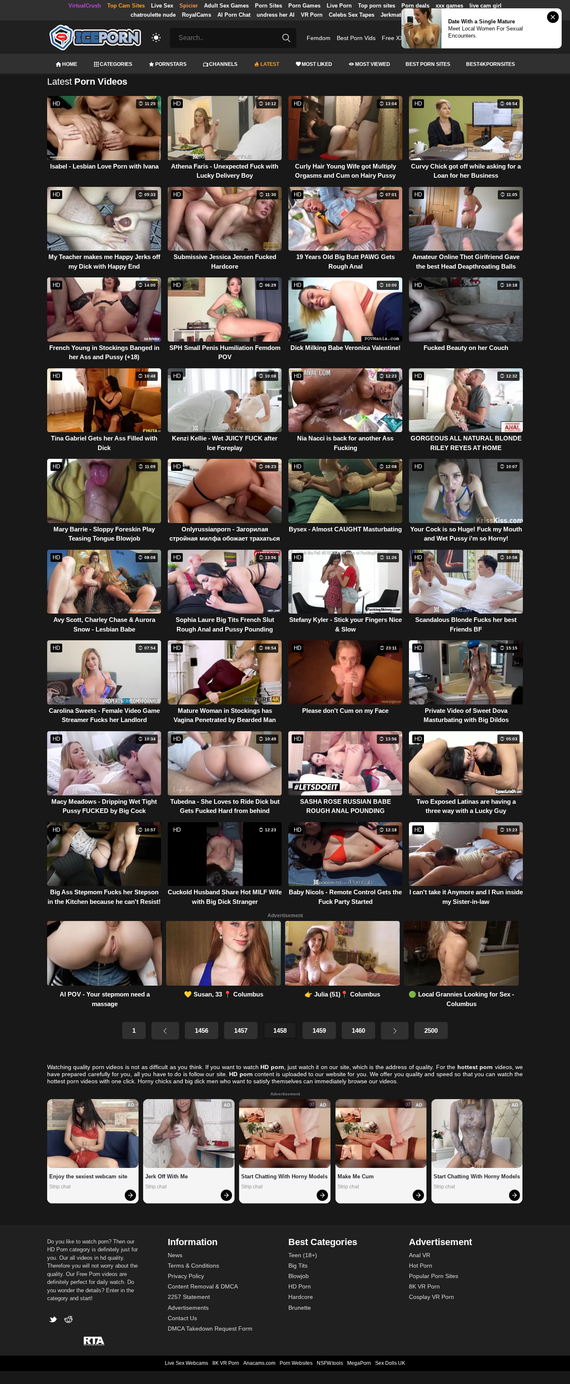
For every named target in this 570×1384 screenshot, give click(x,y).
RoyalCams (196, 15)
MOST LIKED (317, 64)
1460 (358, 1030)
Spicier (188, 6)
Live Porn (339, 6)
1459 (319, 1030)
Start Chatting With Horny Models (284, 1176)
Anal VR (419, 1255)
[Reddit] (69, 1320)
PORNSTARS (171, 64)
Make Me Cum (356, 1176)
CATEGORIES (116, 64)
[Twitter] (55, 1320)
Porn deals (415, 6)
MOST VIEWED (372, 64)
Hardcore (300, 1296)
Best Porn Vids (356, 38)
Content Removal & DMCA (203, 1286)
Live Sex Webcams (186, 1363)
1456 (201, 1030)
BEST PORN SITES (428, 64)
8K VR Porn (424, 1286)
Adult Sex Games (226, 6)
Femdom (318, 38)
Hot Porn (420, 1265)
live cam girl (485, 6)
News (175, 1255)
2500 (431, 1030)
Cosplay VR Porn (431, 1296)
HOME (69, 64)
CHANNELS (223, 64)
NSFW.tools (330, 1363)
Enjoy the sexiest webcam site (88, 1176)
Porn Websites (296, 1363)
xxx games (449, 6)
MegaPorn (359, 1363)
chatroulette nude (153, 15)
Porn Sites (268, 6)
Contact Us (182, 1318)
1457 (240, 1030)
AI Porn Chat (233, 15)
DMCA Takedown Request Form (210, 1328)
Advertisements (188, 1307)
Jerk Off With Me (166, 1176)
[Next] (395, 1030)
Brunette (299, 1307)
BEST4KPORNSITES (490, 64)
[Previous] (165, 1030)
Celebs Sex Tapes (351, 15)
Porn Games (304, 6)
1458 (280, 1030)
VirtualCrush (84, 6)
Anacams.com (259, 1363)
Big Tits (298, 1265)
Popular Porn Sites (433, 1276)
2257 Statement (189, 1296)
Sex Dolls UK (390, 1363)
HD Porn (299, 1286)
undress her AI (276, 15)
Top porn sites (376, 6)
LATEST (269, 64)
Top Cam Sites (126, 6)
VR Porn (312, 15)
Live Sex (162, 6)
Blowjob (298, 1276)
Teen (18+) (302, 1255)
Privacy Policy (186, 1276)
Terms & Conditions (193, 1265)
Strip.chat (60, 1187)
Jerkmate (392, 15)
